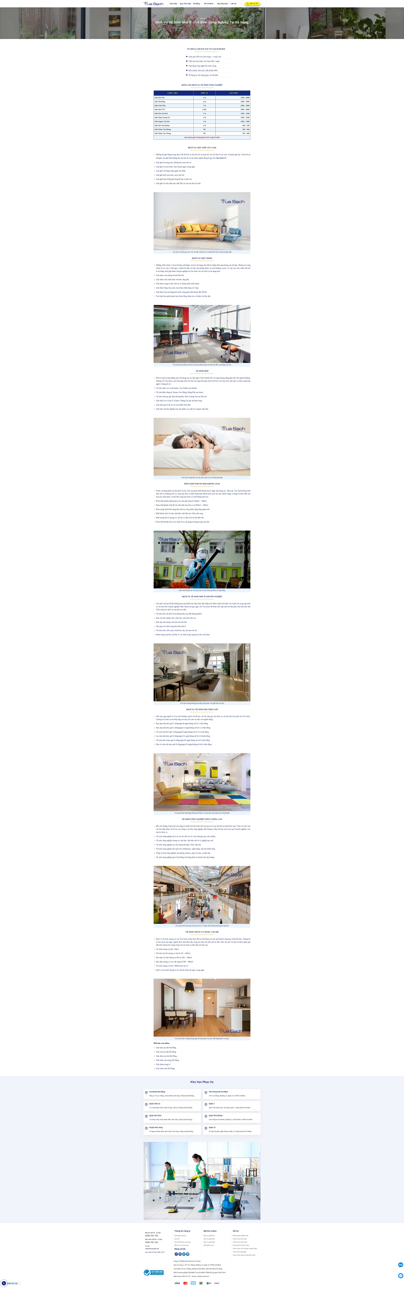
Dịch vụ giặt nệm (209, 1235)
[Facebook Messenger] (400, 1275)
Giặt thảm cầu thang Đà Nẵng (167, 1060)
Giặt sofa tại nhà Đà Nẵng (166, 1052)
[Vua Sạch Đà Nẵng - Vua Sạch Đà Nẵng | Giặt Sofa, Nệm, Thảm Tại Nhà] (153, 4)
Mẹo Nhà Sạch (222, 4)
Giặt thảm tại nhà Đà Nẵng (166, 1056)
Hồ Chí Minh (208, 4)
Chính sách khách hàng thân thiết (244, 1255)
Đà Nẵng (196, 4)
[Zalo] (400, 1265)
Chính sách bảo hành (240, 1242)
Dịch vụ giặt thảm (209, 1242)
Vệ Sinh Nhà (202, 18)
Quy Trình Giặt (185, 4)
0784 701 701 (151, 1236)
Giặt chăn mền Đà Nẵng (165, 1068)
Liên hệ (233, 4)
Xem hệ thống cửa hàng (182, 1242)
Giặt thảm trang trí (163, 1064)
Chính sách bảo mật (239, 1239)
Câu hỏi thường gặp (239, 1252)
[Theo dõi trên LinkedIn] (187, 1254)
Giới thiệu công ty (180, 1235)
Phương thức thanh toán (241, 1245)
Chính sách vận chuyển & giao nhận (245, 1248)
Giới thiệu (173, 4)
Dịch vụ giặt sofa (209, 1239)
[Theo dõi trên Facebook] (176, 1254)
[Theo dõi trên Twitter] (184, 1254)
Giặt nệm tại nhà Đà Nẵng (166, 1048)
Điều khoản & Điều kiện (240, 1235)
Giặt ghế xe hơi (209, 1245)
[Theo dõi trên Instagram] (180, 1254)
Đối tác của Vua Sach (181, 1245)
